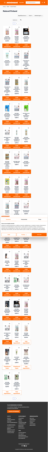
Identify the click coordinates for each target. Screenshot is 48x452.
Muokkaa (23, 234)
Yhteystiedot (21, 418)
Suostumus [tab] (8, 219)
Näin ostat (32, 418)
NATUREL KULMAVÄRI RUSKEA (7, 383)
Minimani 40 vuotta (11, 429)
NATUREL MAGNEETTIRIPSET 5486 (17, 310)
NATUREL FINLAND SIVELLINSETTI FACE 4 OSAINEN (16, 89)
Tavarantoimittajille (22, 422)
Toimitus (31, 422)
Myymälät (9, 421)
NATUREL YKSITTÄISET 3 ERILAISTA (16, 114)
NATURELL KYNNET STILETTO (7, 212)
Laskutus (20, 421)
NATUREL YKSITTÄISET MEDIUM (17, 62)
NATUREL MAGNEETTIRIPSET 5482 (26, 38)
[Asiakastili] (42, 2)
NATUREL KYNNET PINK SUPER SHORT (7, 38)
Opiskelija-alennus (11, 431)
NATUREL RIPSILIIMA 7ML (7, 262)
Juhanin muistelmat (11, 419)
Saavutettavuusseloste (23, 436)
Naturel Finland (13, 6)
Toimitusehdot (33, 419)
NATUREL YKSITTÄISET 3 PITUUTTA (26, 162)
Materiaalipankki (21, 438)
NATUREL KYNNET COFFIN (17, 334)
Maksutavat (32, 421)
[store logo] (12, 2)
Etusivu (4, 6)
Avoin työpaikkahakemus (12, 422)
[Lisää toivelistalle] (9, 27)
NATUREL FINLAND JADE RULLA (26, 138)
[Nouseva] (20, 20)
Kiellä (9, 234)
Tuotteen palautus (22, 432)
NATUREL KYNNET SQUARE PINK (26, 334)
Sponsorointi (21, 425)
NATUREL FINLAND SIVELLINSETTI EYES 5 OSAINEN (7, 164)
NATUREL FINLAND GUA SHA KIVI (7, 62)
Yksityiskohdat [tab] (24, 219)
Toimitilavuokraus (22, 423)
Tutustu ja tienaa (10, 432)
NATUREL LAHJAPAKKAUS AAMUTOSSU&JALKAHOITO (26, 359)
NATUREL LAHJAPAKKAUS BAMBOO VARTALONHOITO (16, 385)
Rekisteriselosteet (22, 435)
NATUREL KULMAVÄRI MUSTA (16, 286)
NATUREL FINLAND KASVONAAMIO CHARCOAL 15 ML (7, 359)
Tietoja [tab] (39, 219)
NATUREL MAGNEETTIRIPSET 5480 (26, 238)
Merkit (8, 6)
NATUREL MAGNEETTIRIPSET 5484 (17, 238)
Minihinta (9, 428)
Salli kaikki (39, 234)
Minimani (9, 418)
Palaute (20, 419)
